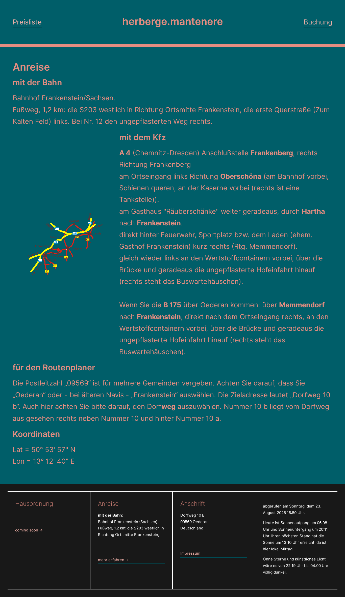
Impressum (190, 553)
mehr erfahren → (113, 559)
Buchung (318, 22)
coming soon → (29, 530)
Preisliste (27, 22)
